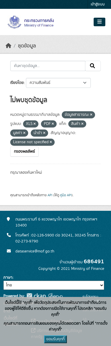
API (50, 195)
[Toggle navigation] (99, 22)
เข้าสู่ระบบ (98, 4)
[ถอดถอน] (91, 115)
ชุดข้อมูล (27, 46)
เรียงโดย (17, 83)
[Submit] (93, 66)
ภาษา (8, 277)
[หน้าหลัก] (8, 46)
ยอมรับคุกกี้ (55, 339)
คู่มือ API (66, 195)
